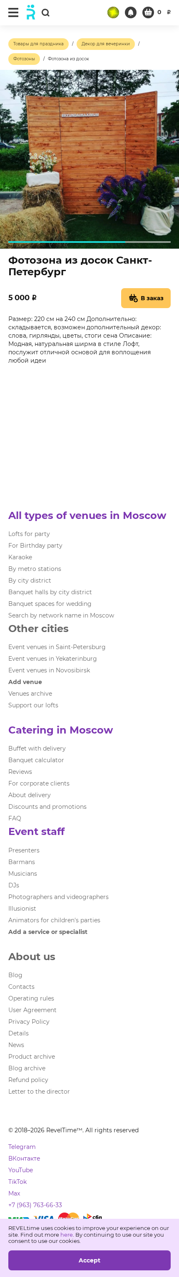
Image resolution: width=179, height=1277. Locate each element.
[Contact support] (131, 12)
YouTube (20, 1170)
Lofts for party (29, 534)
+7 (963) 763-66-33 (35, 1205)
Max (14, 1193)
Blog (15, 975)
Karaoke (20, 557)
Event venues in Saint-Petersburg (57, 647)
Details (18, 1033)
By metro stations (34, 569)
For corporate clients (39, 783)
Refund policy (28, 1080)
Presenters (24, 850)
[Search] (45, 12)
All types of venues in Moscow (87, 515)
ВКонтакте (24, 1158)
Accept (89, 1260)
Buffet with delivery (37, 748)
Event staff (36, 831)
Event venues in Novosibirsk (49, 670)
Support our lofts (33, 705)
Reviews (20, 772)
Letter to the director (39, 1091)
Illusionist (22, 908)
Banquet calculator (36, 760)
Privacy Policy (29, 1021)
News (16, 1045)
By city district (29, 580)
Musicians (22, 873)
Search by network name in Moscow (61, 615)
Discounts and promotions (47, 806)
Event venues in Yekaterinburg (52, 658)
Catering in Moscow (60, 730)
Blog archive (26, 1068)
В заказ (152, 298)
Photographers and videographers (58, 897)
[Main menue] (13, 12)
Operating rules (31, 998)
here (66, 1234)
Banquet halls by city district (50, 592)
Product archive (31, 1056)
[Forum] (113, 12)
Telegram (22, 1147)
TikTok (17, 1182)
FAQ (14, 818)
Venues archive (30, 693)
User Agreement (32, 1010)
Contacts (21, 986)
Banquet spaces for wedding (50, 604)
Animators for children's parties (54, 920)
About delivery (29, 795)
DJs (13, 885)
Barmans (21, 862)
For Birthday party (35, 545)
